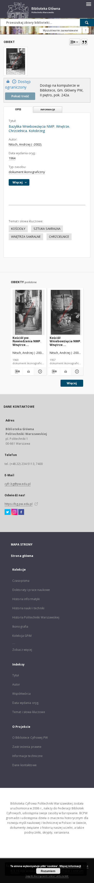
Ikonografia (20, 626)
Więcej (72, 383)
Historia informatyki (26, 599)
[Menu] (88, 4)
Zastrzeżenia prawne (26, 747)
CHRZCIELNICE (59, 237)
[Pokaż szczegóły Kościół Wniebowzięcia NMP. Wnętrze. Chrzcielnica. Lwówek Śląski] (76, 371)
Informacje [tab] (47, 109)
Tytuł (15, 675)
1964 (12, 158)
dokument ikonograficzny (27, 172)
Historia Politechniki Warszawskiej (35, 617)
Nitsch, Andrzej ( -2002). (25, 144)
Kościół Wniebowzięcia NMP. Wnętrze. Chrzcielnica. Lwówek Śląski (65, 341)
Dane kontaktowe (24, 765)
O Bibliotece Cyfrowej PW (30, 738)
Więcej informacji (70, 866)
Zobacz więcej (22, 650)
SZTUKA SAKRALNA (47, 229)
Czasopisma (20, 581)
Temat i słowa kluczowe (28, 712)
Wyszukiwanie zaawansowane (60, 30)
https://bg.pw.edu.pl (19, 504)
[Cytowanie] (84, 42)
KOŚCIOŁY (18, 229)
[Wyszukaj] (87, 22)
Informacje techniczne (27, 756)
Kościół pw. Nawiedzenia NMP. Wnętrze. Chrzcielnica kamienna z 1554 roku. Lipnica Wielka (28, 341)
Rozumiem (48, 871)
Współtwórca (21, 694)
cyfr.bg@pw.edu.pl (18, 484)
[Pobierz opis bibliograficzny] (17, 371)
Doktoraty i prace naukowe (31, 590)
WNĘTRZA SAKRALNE (26, 237)
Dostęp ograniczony (18, 84)
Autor (16, 684)
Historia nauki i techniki (28, 608)
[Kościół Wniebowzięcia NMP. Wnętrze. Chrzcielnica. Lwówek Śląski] (65, 312)
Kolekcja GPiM (22, 636)
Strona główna (22, 556)
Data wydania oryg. (25, 703)
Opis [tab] (18, 109)
